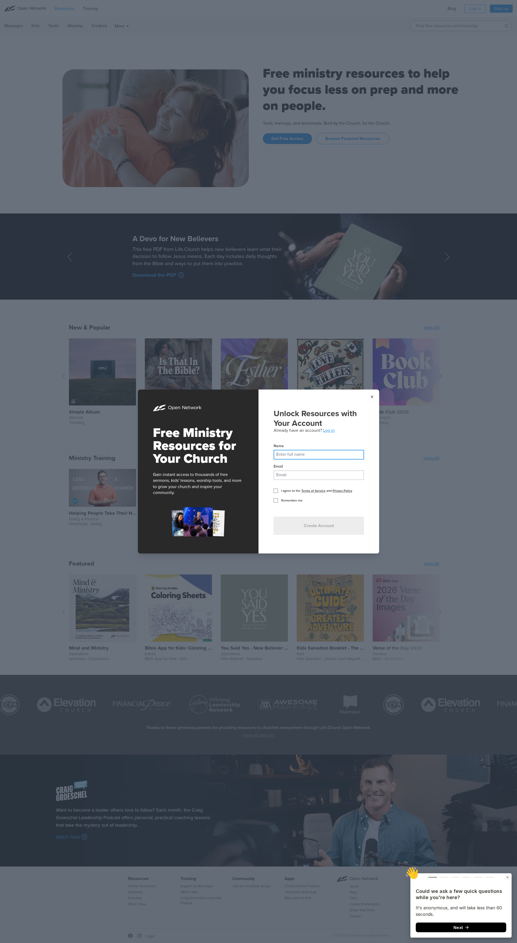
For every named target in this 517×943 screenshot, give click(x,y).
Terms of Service (313, 491)
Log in (329, 430)
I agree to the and (316, 491)
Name (279, 446)
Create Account (319, 525)
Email (278, 466)
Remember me (292, 500)
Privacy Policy (342, 491)
